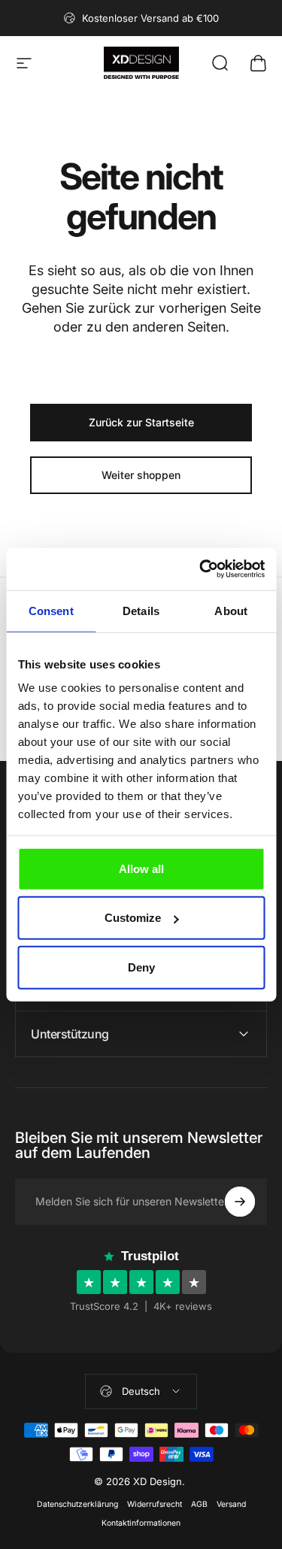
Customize (133, 917)
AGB (199, 1504)
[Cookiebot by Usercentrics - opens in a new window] (201, 569)
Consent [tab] (51, 610)
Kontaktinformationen (141, 1523)
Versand (231, 1504)
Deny (141, 966)
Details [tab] (141, 610)
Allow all (141, 868)
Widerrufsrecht (154, 1504)
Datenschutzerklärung (77, 1504)
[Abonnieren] (240, 1202)
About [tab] (230, 610)
